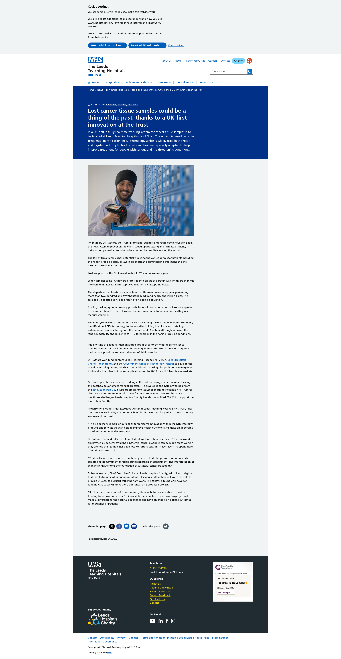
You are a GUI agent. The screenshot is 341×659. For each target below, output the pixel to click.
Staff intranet (220, 637)
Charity (238, 60)
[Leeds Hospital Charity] (107, 619)
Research (205, 82)
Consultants (184, 82)
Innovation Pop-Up (104, 389)
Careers (212, 60)
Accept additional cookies (105, 45)
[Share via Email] (126, 526)
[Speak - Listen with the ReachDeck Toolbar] (249, 61)
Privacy (121, 637)
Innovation (111, 104)
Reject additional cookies (146, 45)
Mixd (109, 652)
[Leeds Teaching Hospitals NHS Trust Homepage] (106, 66)
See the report (224, 592)
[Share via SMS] (134, 526)
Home (95, 82)
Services (163, 82)
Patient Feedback (160, 595)
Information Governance (102, 641)
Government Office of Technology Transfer (149, 363)
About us (166, 60)
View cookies (176, 45)
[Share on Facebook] (119, 526)
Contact (225, 60)
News (178, 60)
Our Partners (157, 599)
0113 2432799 (158, 568)
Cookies (133, 637)
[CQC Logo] (224, 570)
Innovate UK (105, 363)
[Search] (249, 71)
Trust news (132, 104)
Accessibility (107, 637)
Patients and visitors (137, 82)
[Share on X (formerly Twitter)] (112, 526)
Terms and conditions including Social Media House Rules (175, 637)
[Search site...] (228, 71)
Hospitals (111, 82)
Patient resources (195, 60)
